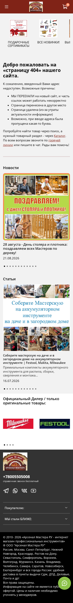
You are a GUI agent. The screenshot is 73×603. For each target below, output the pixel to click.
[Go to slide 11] (32, 266)
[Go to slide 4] (13, 266)
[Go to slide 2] (7, 266)
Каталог (59, 136)
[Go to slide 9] (27, 266)
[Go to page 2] (7, 445)
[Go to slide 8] (24, 266)
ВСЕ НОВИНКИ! (48, 42)
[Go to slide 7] (21, 266)
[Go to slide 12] (35, 266)
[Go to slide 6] (18, 266)
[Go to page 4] (13, 445)
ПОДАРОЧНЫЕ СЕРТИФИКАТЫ (18, 44)
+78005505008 (16, 476)
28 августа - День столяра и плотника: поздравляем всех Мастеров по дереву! (35, 248)
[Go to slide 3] (10, 266)
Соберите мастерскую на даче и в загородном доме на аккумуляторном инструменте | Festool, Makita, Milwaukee (34, 359)
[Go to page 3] (10, 445)
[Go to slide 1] (4, 266)
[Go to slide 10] (30, 266)
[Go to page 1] (4, 445)
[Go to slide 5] (15, 266)
